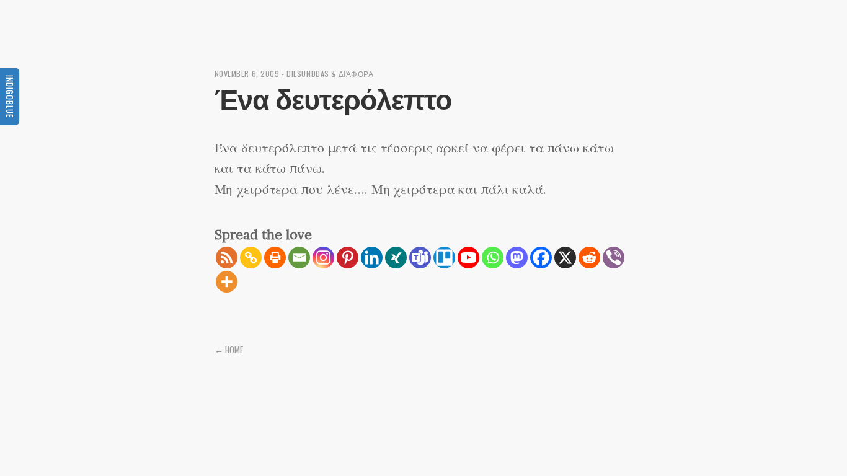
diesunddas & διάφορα (329, 73)
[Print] (275, 257)
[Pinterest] (347, 257)
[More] (226, 282)
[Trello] (444, 257)
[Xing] (396, 257)
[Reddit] (589, 257)
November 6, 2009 (247, 73)
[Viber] (613, 257)
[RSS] (226, 257)
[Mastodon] (517, 257)
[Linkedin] (372, 257)
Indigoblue (10, 95)
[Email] (299, 257)
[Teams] (420, 257)
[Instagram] (323, 257)
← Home (229, 349)
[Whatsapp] (492, 257)
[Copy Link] (251, 257)
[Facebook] (541, 257)
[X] (565, 257)
